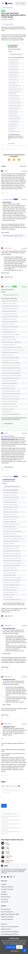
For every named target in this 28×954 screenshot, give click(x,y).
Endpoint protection (6, 929)
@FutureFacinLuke (6, 437)
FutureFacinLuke (8, 248)
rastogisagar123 (8, 625)
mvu (7, 842)
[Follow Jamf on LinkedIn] (5, 877)
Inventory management (7, 919)
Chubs (7, 847)
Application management (7, 916)
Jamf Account (4, 901)
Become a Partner (5, 896)
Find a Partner (4, 899)
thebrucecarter (9, 860)
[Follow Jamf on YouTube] (8, 876)
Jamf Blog (3, 891)
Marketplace (4, 894)
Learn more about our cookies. (17, 943)
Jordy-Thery (9, 856)
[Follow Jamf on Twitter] (2, 876)
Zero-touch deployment (7, 911)
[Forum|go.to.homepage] (8, 3)
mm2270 (6, 171)
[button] (3, 3)
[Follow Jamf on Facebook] (14, 877)
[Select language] (16, 3)
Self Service (4, 924)
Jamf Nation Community (7, 889)
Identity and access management (9, 926)
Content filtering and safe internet (9, 934)
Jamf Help (3, 884)
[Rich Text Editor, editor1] (14, 795)
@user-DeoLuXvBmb (6, 436)
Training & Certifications (7, 886)
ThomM (7, 851)
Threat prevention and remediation (10, 931)
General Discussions (7, 7)
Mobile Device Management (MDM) (10, 914)
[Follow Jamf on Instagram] (11, 877)
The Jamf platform (5, 909)
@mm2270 (7, 611)
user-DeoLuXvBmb (8, 24)
